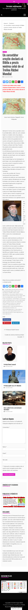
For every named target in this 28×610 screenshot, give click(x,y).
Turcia (4, 303)
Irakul (24, 295)
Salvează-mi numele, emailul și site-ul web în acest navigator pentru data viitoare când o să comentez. (13, 468)
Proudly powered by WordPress (11, 604)
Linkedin (16, 323)
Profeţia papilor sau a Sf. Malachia (12, 386)
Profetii (4, 51)
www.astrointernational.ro (16, 306)
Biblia (12, 291)
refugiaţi (4, 301)
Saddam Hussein (10, 301)
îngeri (21, 295)
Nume (5, 447)
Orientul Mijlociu (16, 298)
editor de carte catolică (8, 295)
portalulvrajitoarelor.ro (11, 300)
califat (15, 291)
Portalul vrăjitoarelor (14, 6)
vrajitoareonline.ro (7, 306)
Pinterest (7, 323)
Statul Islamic (20, 301)
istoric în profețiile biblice (8, 297)
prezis (17, 300)
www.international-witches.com (9, 307)
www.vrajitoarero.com (18, 312)
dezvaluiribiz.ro (6, 294)
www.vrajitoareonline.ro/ (8, 312)
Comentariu (6, 427)
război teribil (22, 300)
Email (4, 453)
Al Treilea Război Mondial (10, 289)
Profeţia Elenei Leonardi (10, 364)
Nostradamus (9, 298)
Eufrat (14, 295)
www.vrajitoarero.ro (7, 313)
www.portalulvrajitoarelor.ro (9, 309)
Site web (5, 459)
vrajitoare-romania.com (11, 303)
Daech (17, 292)
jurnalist (15, 297)
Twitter (16, 319)
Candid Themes (18, 606)
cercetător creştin (12, 292)
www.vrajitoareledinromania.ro (14, 310)
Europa (17, 295)
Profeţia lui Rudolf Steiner (12, 329)
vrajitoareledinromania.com (14, 304)
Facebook (7, 319)
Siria (16, 301)
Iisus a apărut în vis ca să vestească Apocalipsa (12, 408)
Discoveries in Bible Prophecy (16, 294)
